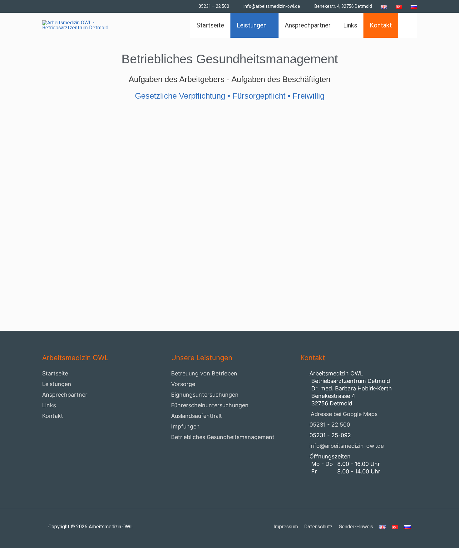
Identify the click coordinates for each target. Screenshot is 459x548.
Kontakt (52, 416)
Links (49, 405)
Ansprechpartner (64, 394)
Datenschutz (318, 527)
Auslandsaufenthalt (196, 416)
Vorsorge (183, 384)
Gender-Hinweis (356, 527)
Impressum (286, 527)
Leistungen (56, 384)
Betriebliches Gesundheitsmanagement (222, 437)
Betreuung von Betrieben (204, 373)
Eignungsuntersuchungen (205, 394)
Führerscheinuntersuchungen (210, 405)
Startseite (55, 373)
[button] (407, 25)
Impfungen (185, 426)
